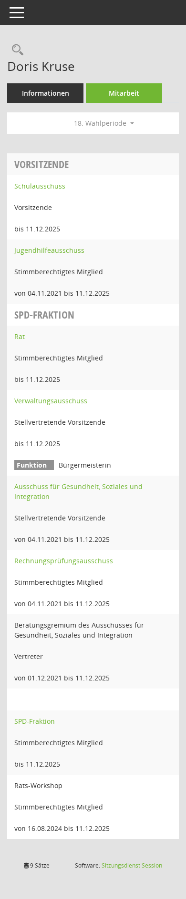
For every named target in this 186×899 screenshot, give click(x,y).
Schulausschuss (39, 185)
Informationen (45, 93)
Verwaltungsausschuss (50, 400)
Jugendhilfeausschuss (49, 250)
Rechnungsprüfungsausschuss (63, 560)
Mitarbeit (124, 93)
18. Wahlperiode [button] (101, 123)
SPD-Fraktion (34, 721)
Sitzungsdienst (132, 865)
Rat (19, 336)
